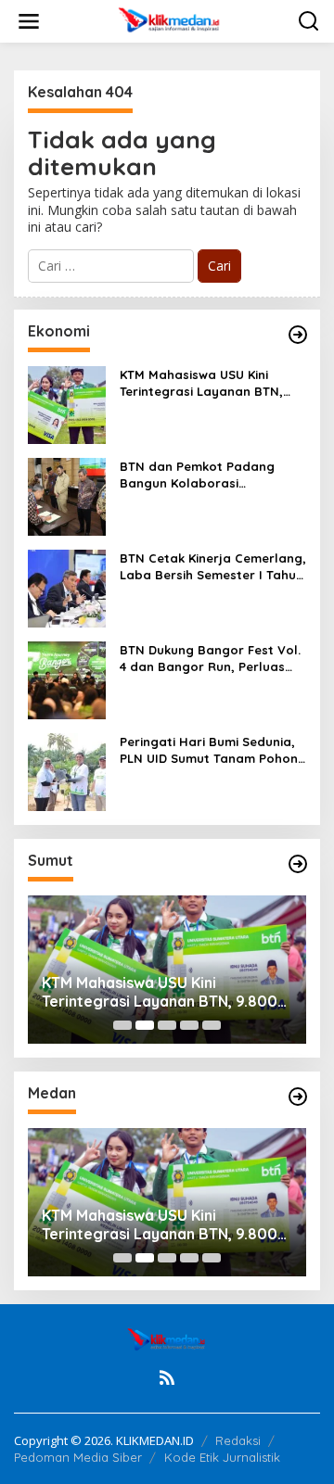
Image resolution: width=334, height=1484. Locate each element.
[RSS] (167, 1377)
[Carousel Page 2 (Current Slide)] (144, 1025)
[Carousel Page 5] (211, 1025)
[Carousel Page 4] (189, 1025)
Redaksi (238, 1440)
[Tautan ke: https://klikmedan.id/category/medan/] (298, 1096)
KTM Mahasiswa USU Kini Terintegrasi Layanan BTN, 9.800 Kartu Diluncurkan (201, 383)
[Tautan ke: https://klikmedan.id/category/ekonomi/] (298, 334)
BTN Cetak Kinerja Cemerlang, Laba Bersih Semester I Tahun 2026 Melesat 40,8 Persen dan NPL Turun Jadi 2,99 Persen (213, 567)
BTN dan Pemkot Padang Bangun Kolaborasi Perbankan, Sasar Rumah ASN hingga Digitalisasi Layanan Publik (212, 475)
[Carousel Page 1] (122, 1025)
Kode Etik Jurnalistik (222, 1457)
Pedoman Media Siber (78, 1457)
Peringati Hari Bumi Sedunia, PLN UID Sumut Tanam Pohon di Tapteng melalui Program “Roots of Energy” (209, 750)
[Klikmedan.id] (171, 20)
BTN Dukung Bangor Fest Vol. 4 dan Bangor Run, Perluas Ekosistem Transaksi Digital (210, 658)
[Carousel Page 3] (167, 1025)
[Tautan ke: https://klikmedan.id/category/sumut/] (298, 864)
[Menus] (29, 21)
